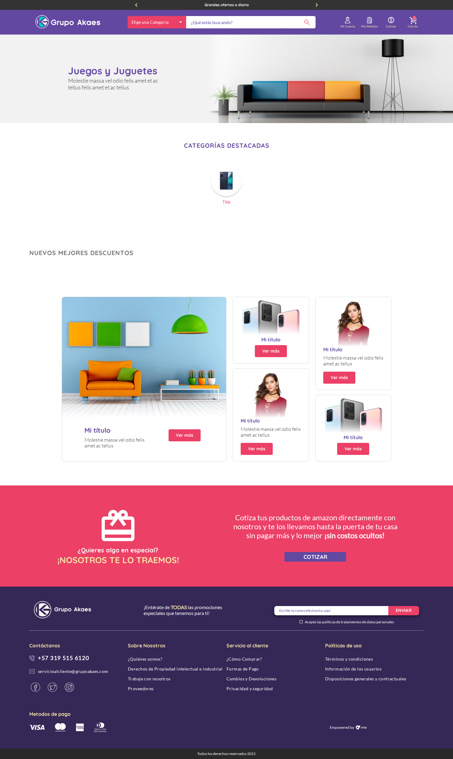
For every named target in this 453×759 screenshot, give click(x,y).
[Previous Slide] (136, 5)
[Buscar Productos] (307, 22)
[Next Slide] (316, 5)
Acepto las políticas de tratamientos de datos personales (349, 622)
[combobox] (251, 22)
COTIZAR (315, 556)
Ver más (184, 435)
